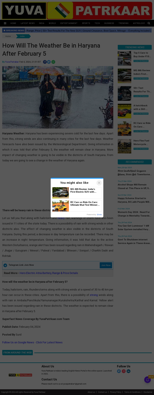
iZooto (99, 214)
